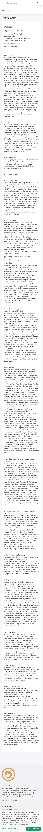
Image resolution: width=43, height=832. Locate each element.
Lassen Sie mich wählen (9, 829)
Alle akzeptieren (33, 829)
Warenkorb (38, 6)
